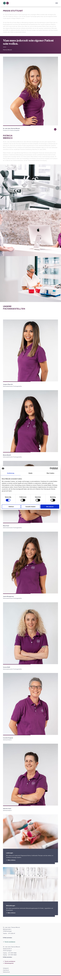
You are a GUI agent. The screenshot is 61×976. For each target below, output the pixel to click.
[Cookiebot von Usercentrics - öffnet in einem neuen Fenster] (52, 468)
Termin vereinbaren (9, 941)
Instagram (6, 968)
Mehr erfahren (11, 860)
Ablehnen (11, 506)
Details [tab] (30, 473)
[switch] (23, 500)
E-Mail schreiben (7, 937)
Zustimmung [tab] (10, 473)
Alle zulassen (50, 506)
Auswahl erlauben (30, 506)
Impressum (6, 970)
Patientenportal (9, 963)
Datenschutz (6, 972)
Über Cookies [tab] (50, 473)
